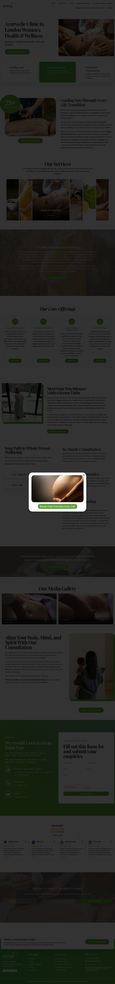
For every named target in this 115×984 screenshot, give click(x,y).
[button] (83, 475)
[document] (57, 492)
